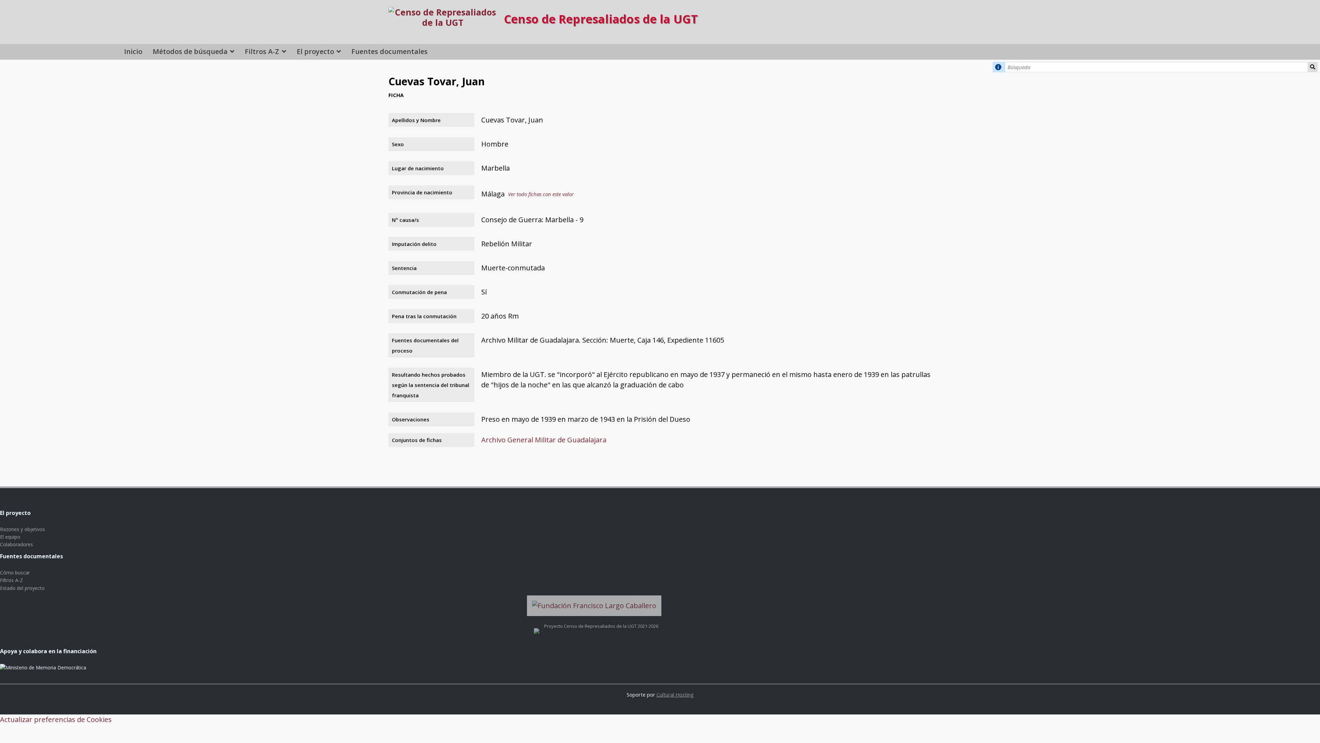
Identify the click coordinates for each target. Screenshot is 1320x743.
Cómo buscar (15, 572)
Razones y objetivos (22, 529)
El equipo (10, 537)
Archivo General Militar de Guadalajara (543, 439)
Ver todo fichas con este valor (541, 194)
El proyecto (315, 51)
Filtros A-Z (262, 51)
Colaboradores (16, 544)
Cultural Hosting (675, 694)
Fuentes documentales (389, 51)
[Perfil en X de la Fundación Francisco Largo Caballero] (536, 626)
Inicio (133, 51)
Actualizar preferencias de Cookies (56, 719)
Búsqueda (1313, 67)
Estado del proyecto (22, 588)
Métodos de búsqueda (190, 51)
